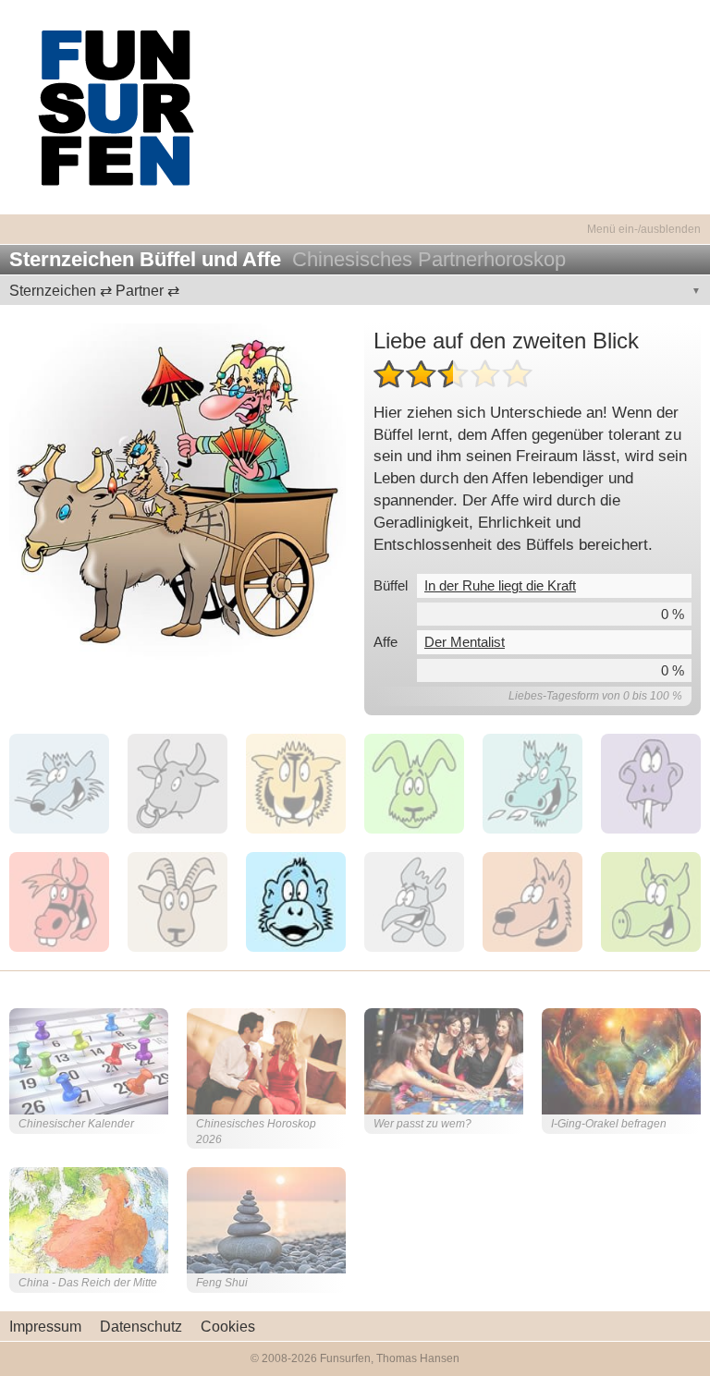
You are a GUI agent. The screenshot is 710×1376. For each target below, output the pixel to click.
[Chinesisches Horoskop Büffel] (177, 491)
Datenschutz (141, 1326)
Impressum (45, 1326)
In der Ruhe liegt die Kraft (500, 585)
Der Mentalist (464, 642)
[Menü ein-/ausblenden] (355, 218)
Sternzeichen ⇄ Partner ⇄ (94, 290)
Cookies (228, 1326)
